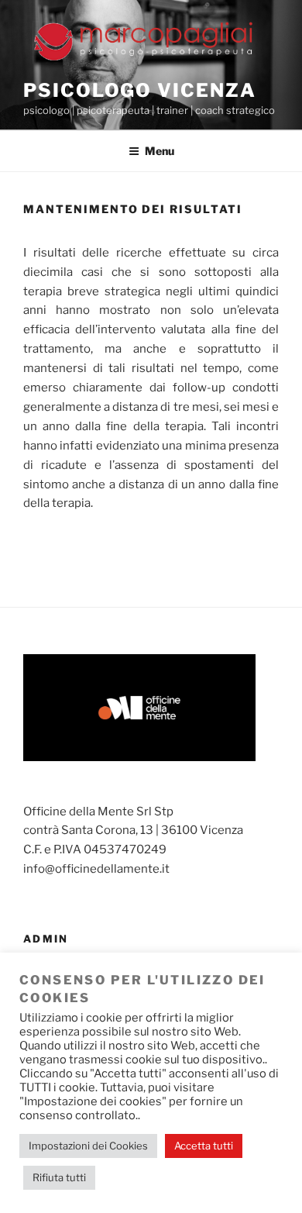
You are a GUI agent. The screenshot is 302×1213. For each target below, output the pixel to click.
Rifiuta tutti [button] (59, 1177)
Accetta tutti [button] (203, 1145)
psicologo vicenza (139, 90)
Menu (159, 150)
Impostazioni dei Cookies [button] (88, 1145)
